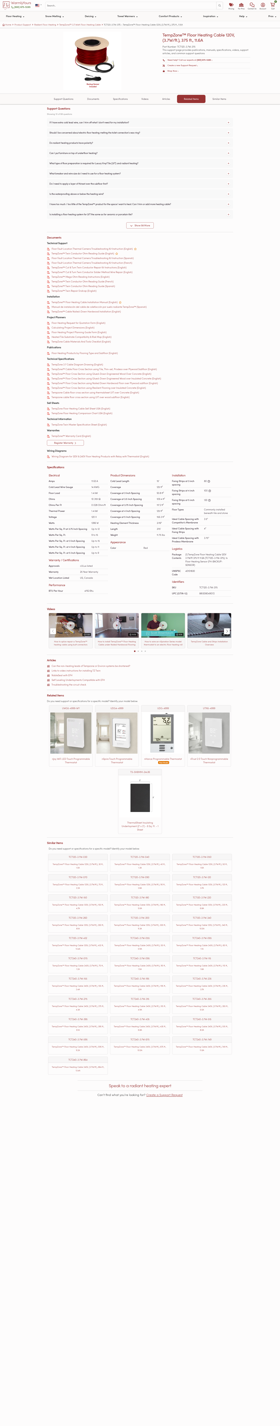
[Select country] (39, 5)
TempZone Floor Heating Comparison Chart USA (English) (81, 413)
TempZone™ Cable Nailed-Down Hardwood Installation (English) (86, 311)
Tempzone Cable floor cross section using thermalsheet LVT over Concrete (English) (95, 392)
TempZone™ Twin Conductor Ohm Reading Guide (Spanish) (83, 286)
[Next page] (227, 631)
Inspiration (209, 16)
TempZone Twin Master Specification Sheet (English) (79, 424)
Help (242, 16)
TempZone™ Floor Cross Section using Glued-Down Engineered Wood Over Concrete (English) (101, 373)
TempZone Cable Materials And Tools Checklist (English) (81, 341)
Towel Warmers (126, 16)
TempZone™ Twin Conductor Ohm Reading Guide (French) (82, 281)
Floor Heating (14, 16)
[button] (252, 5)
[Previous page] (53, 631)
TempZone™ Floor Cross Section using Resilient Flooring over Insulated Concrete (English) (98, 387)
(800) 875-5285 (22, 7)
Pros (271, 16)
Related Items (191, 99)
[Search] (219, 5)
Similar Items (219, 98)
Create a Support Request (164, 1095)
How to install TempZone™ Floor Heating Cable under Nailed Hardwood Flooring (117, 643)
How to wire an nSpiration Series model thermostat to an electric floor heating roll (163, 643)
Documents (93, 98)
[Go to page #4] (145, 651)
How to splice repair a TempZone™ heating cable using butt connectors (70, 643)
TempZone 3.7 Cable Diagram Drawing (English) (77, 364)
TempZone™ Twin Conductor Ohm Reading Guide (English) (82, 253)
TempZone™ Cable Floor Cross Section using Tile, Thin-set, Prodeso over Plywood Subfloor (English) (104, 369)
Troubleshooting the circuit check (68, 684)
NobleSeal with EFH (62, 675)
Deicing (89, 16)
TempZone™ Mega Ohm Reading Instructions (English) (80, 276)
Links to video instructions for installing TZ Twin (76, 670)
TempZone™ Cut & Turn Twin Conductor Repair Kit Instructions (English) (88, 267)
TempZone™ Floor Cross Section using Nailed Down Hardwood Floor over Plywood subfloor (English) (104, 383)
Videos (144, 98)
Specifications (120, 98)
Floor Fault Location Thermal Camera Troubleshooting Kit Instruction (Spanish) (93, 258)
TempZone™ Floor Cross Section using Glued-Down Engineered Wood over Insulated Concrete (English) (106, 378)
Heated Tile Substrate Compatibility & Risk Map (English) (81, 336)
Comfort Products (169, 16)
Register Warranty (64, 442)
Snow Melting (53, 16)
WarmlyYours (21, 3)
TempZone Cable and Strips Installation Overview (209, 643)
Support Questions (63, 98)
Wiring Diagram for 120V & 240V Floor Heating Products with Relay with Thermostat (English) (100, 456)
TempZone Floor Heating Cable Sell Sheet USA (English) (80, 408)
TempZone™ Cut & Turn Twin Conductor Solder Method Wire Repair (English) (91, 272)
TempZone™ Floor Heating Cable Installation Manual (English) (84, 302)
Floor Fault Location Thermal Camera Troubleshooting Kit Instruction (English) (92, 248)
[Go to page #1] (134, 651)
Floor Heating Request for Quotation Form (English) (78, 322)
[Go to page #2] (138, 651)
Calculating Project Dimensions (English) (73, 327)
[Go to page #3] (142, 651)
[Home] (6, 5)
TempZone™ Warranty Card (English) (71, 435)
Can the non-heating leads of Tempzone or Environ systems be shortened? (91, 665)
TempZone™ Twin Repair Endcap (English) (73, 290)
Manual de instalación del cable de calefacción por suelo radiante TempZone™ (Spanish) (99, 306)
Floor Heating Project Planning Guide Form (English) (79, 332)
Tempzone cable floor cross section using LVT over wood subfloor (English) (90, 397)
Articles (166, 98)
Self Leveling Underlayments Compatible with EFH (78, 679)
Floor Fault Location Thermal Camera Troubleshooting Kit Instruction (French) (92, 262)
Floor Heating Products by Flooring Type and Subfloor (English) (85, 353)
